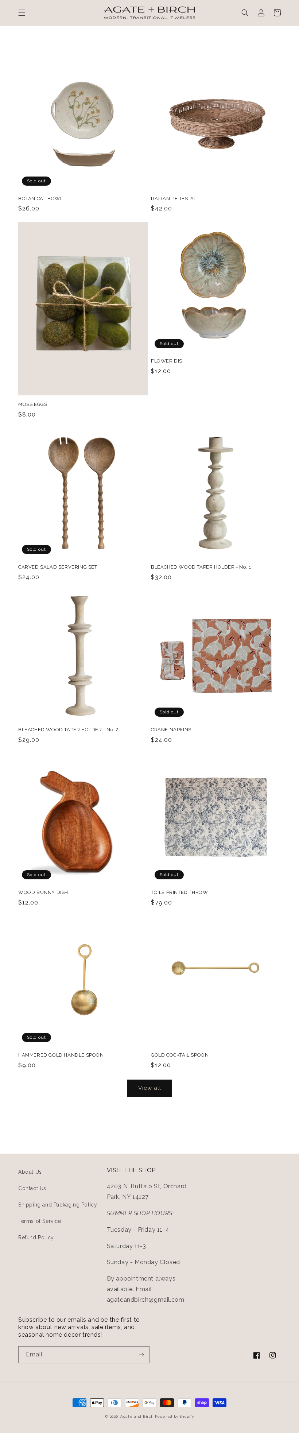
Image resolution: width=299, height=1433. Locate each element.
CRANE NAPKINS (171, 729)
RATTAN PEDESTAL (174, 198)
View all (149, 1088)
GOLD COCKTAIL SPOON (180, 1055)
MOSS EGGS (32, 404)
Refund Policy (36, 1237)
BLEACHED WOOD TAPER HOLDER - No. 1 (201, 567)
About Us (30, 1172)
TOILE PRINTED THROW (179, 892)
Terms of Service (39, 1221)
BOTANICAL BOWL (40, 198)
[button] (22, 13)
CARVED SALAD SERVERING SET (57, 567)
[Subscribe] (141, 1354)
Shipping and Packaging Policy (57, 1205)
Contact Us (32, 1188)
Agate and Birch (137, 1416)
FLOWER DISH (168, 361)
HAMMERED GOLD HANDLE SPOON (61, 1055)
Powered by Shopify (174, 1416)
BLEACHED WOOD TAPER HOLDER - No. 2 (68, 729)
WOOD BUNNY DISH (43, 892)
